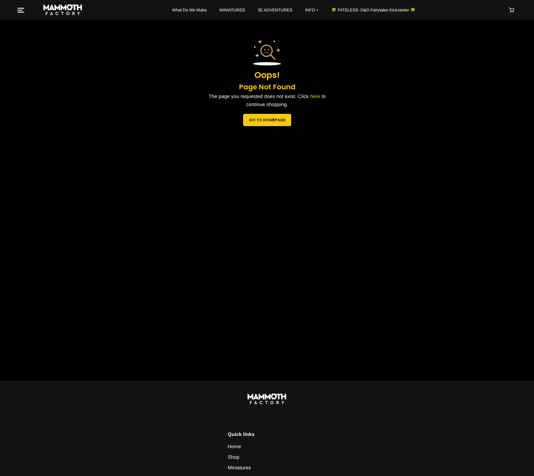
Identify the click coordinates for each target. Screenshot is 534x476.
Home (234, 446)
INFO (310, 10)
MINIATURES (232, 10)
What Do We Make (189, 10)
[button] (21, 10)
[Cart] (511, 10)
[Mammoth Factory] (62, 10)
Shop (233, 457)
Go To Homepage (267, 120)
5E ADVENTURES (275, 10)
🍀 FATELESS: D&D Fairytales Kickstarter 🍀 (373, 10)
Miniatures (239, 467)
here (315, 96)
